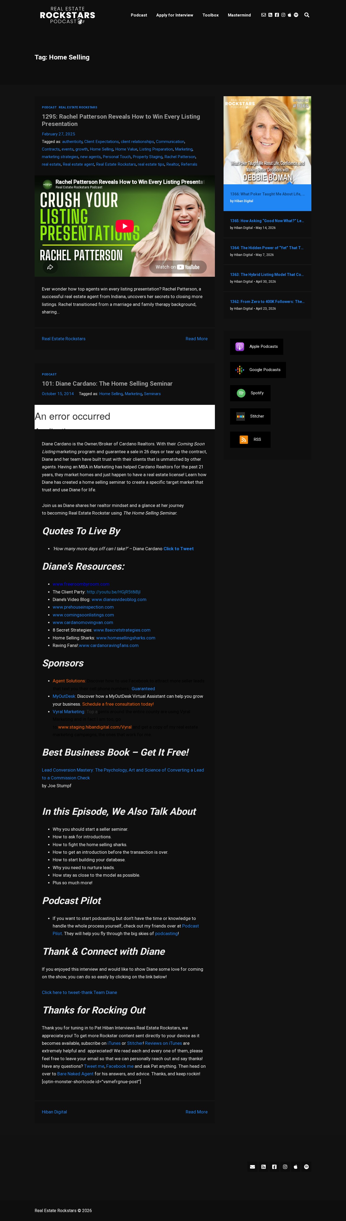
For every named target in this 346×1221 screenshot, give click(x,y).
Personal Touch (117, 156)
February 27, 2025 (58, 134)
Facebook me (120, 1066)
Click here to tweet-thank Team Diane (79, 992)
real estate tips (151, 164)
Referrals (189, 164)
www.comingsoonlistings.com (83, 615)
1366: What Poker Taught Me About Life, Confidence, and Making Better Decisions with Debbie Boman (267, 194)
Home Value (126, 149)
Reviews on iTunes (163, 1043)
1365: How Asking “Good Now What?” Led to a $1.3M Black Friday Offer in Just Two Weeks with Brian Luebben (267, 221)
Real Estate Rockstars (78, 107)
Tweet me (94, 1066)
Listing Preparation (156, 149)
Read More (197, 338)
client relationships (137, 141)
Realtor (172, 164)
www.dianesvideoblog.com (119, 599)
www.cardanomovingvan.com (83, 622)
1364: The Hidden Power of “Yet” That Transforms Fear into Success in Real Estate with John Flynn (267, 248)
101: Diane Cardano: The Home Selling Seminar (107, 383)
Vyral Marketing (68, 711)
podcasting (166, 933)
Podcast (139, 15)
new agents (90, 156)
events (68, 149)
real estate (51, 164)
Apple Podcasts (263, 346)
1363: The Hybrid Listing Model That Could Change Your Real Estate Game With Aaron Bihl (267, 274)
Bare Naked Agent (75, 1073)
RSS (257, 439)
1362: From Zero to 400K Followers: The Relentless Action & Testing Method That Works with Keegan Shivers (267, 301)
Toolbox (210, 15)
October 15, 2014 (58, 393)
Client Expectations (101, 141)
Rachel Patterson (179, 156)
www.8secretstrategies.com (122, 630)
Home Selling (101, 149)
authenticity (72, 141)
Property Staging (147, 156)
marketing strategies (60, 156)
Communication (170, 141)
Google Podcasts (265, 369)
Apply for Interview (174, 15)
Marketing (183, 149)
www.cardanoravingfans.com (109, 645)
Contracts (51, 149)
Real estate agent (78, 164)
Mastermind (239, 15)
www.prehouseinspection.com (83, 607)
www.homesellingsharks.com (125, 637)
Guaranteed (143, 688)
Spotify (257, 393)
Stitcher (135, 1043)
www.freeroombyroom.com (81, 584)
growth (81, 149)
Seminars (152, 393)
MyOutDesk (64, 696)
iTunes (114, 1043)
